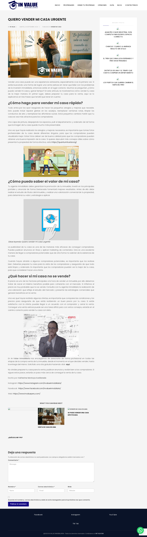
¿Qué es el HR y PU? (15, 437)
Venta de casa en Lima (47, 427)
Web (70, 487)
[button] (140, 530)
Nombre (12, 487)
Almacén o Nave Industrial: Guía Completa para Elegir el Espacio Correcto (118, 34)
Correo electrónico (46, 487)
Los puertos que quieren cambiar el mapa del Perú (118, 83)
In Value (13, 27)
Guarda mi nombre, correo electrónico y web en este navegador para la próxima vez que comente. (49, 500)
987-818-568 (99, 533)
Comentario (13, 460)
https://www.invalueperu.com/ (26, 393)
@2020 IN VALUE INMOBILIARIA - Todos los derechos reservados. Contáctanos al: (69, 533)
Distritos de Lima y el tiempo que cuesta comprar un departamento (118, 71)
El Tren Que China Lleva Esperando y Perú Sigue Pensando (118, 59)
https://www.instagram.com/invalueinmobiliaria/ (39, 383)
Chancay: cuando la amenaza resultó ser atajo (118, 47)
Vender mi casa (56, 27)
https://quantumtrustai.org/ (64, 142)
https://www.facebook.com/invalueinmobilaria (39, 388)
